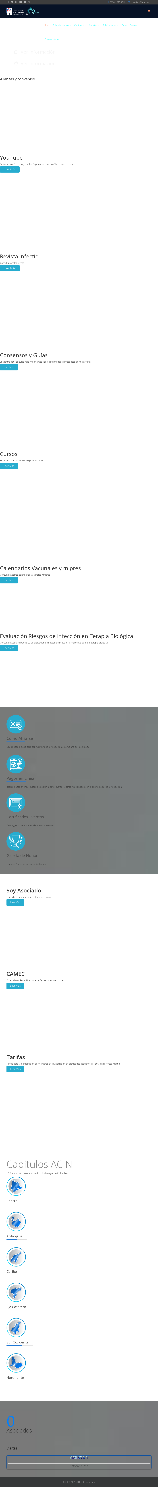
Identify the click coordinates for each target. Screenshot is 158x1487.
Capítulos (79, 25)
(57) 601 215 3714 (117, 2)
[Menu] (149, 11)
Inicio (47, 25)
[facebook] (8, 1)
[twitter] (12, 1)
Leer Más (9, 169)
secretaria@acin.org (140, 2)
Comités (93, 25)
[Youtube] (20, 1)
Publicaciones (109, 25)
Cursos (133, 25)
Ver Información (38, 52)
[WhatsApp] (29, 1)
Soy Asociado (52, 39)
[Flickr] (25, 1)
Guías (124, 25)
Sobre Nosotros (61, 25)
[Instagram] (16, 1)
